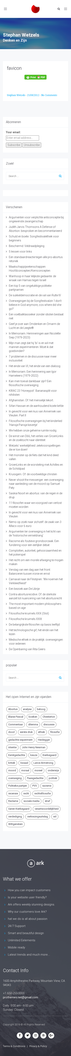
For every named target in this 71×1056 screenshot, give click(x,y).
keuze (33, 755)
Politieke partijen (17, 785)
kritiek (11, 762)
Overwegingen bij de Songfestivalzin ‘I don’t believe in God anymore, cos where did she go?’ (35, 304)
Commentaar (15, 724)
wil (54, 816)
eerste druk (26, 732)
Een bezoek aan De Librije (24, 588)
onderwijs (53, 770)
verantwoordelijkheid (47, 808)
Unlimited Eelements (21, 940)
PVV (34, 785)
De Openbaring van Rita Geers (27, 649)
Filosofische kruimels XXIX (25, 619)
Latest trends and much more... (29, 954)
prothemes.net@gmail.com (20, 997)
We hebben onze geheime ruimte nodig (32, 430)
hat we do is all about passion (27, 919)
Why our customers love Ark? (27, 911)
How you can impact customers (29, 890)
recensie (13, 793)
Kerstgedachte (16, 755)
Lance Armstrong (43, 762)
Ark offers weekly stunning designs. (31, 904)
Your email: (13, 132)
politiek (53, 778)
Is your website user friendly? (27, 897)
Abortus (13, 709)
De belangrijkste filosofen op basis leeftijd (34, 624)
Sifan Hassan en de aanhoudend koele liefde (36, 405)
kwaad (24, 762)
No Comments (49, 95)
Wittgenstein (15, 824)
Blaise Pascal (15, 716)
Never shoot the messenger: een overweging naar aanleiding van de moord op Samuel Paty (36, 483)
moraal (25, 770)
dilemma (33, 724)
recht (26, 793)
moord (12, 770)
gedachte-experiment (20, 739)
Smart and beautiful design (26, 933)
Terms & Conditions (14, 1046)
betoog (41, 709)
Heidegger (44, 739)
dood (11, 732)
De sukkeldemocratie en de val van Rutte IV (35, 295)
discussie (48, 724)
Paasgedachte (35, 778)
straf (47, 801)
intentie (12, 747)
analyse (27, 709)
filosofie (55, 732)
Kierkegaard (49, 755)
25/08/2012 (33, 95)
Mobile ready (16, 947)
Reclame (13, 801)
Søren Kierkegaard (18, 808)
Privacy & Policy (38, 1046)
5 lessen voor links (20, 251)
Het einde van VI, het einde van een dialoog (34, 366)
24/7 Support (16, 926)
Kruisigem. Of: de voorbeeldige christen (33, 474)
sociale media (31, 801)
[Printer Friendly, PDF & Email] (35, 77)
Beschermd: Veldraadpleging (26, 246)
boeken (33, 716)
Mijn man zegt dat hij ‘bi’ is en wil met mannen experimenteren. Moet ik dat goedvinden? (31, 347)
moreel (38, 770)
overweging (15, 778)
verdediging (15, 816)
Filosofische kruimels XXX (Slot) (29, 613)
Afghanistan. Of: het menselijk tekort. (31, 400)
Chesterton (49, 716)
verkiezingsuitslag (37, 816)
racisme (46, 785)
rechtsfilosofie (42, 793)
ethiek (41, 732)
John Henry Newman (33, 747)
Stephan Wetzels (16, 95)
